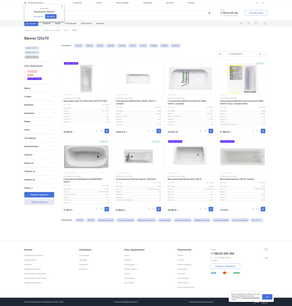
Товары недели (130, 269)
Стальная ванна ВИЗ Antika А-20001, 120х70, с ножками (136, 102)
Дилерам (47, 23)
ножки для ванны (182, 220)
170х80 (154, 45)
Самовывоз (147, 3)
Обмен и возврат (122, 3)
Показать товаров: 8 (39, 194)
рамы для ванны (221, 220)
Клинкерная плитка (32, 269)
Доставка (169, 3)
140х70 (79, 45)
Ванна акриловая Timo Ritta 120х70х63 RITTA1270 (85, 101)
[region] (39, 125)
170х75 (143, 45)
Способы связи (256, 13)
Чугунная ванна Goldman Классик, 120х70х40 (136, 179)
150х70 (89, 45)
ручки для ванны (240, 220)
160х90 (111, 45)
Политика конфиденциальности (126, 302)
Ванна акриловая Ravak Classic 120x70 (185, 179)
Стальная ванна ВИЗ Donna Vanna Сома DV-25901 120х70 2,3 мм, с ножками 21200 (241, 102)
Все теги (256, 220)
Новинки (127, 260)
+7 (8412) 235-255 (229, 13)
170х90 (164, 45)
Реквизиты (84, 264)
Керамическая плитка (33, 255)
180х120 (175, 45)
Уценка (127, 273)
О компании (77, 3)
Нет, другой (38, 16)
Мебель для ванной (32, 282)
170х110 (122, 45)
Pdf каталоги (86, 23)
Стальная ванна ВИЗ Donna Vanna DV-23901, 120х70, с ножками (187, 102)
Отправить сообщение (225, 266)
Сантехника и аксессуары (35, 278)
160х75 (100, 45)
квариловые (164, 220)
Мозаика (28, 264)
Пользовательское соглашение (201, 302)
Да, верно (51, 16)
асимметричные (106, 220)
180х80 (80, 220)
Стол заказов (70, 23)
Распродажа (129, 264)
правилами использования (251, 298)
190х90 (91, 220)
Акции (57, 23)
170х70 (133, 45)
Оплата (99, 3)
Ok (267, 297)
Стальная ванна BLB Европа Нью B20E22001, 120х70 (83, 180)
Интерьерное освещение (35, 273)
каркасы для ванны (146, 220)
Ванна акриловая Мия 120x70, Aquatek (237, 179)
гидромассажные (125, 220)
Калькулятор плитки (186, 287)
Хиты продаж (129, 278)
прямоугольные (202, 220)
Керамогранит (30, 260)
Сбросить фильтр (32, 57)
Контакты (191, 3)
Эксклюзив (129, 282)
